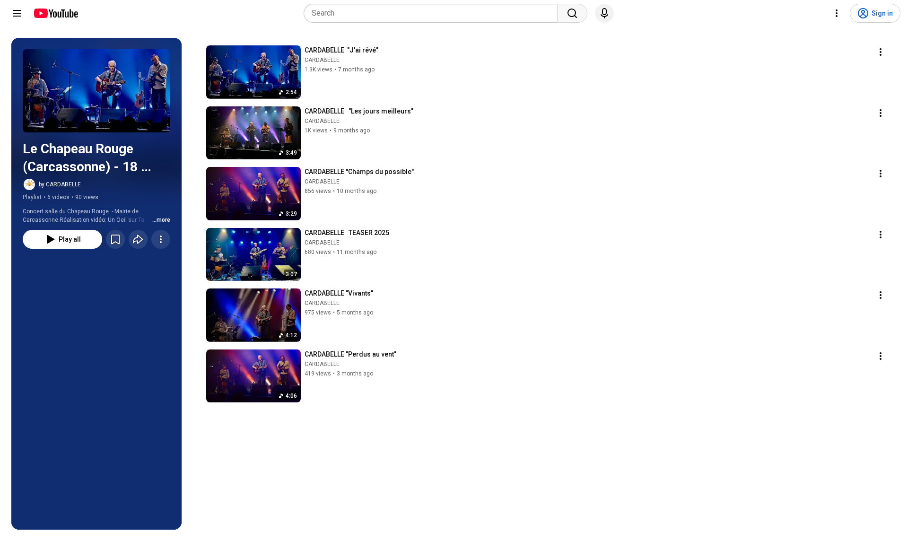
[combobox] (433, 13)
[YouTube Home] (55, 13)
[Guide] (17, 13)
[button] (96, 90)
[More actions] (160, 239)
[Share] (138, 239)
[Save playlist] (115, 239)
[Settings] (836, 13)
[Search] (572, 13)
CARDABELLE (322, 60)
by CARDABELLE (60, 184)
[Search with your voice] (604, 13)
